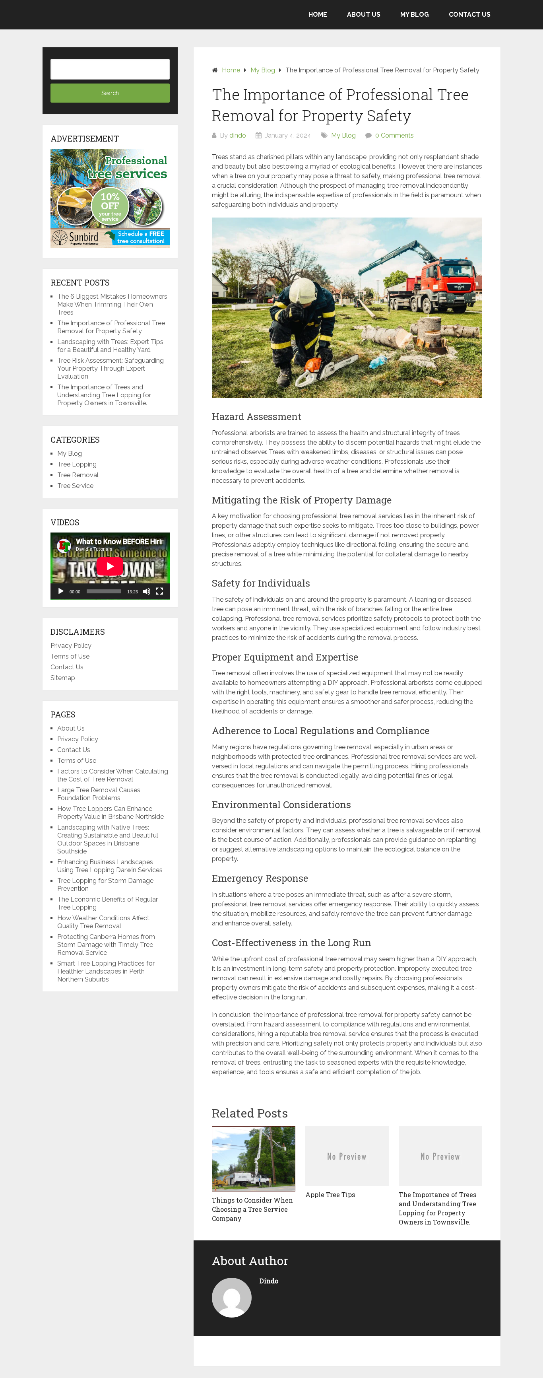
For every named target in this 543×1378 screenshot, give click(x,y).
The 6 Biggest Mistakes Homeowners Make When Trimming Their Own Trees (112, 304)
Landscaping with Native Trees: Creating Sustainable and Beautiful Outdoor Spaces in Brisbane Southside (107, 839)
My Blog (414, 14)
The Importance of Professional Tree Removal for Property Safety (111, 327)
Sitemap (62, 678)
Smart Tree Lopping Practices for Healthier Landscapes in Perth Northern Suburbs (106, 971)
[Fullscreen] (159, 591)
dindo (237, 135)
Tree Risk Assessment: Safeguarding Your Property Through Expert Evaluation (110, 368)
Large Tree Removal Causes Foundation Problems (98, 794)
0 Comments (394, 135)
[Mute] (147, 591)
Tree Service (75, 486)
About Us (363, 14)
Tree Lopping (77, 464)
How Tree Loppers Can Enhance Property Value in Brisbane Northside (110, 812)
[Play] (61, 591)
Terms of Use (69, 656)
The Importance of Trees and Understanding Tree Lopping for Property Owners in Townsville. (104, 395)
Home (317, 14)
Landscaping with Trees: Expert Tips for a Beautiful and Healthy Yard (110, 346)
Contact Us (470, 14)
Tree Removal (78, 475)
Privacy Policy (70, 645)
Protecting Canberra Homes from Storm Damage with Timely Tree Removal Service (106, 944)
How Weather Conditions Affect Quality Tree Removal (103, 922)
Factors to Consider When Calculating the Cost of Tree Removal (112, 775)
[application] (110, 566)
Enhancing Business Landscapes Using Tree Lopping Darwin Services (110, 866)
